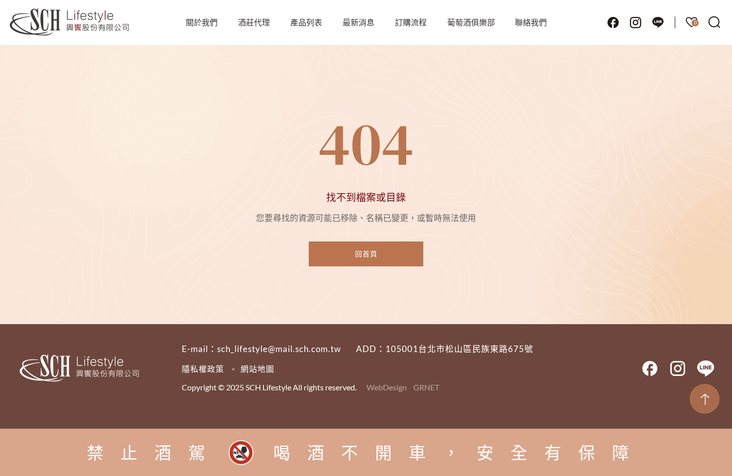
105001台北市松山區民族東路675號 (459, 349)
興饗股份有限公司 (69, 22)
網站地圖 (257, 368)
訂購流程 (411, 22)
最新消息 (358, 22)
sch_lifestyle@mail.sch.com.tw (279, 349)
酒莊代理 (254, 22)
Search (714, 22)
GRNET (426, 387)
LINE (657, 22)
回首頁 (366, 253)
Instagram (635, 22)
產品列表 (306, 22)
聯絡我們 (531, 22)
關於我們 (202, 22)
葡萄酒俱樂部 (471, 22)
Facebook (613, 22)
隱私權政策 (203, 368)
